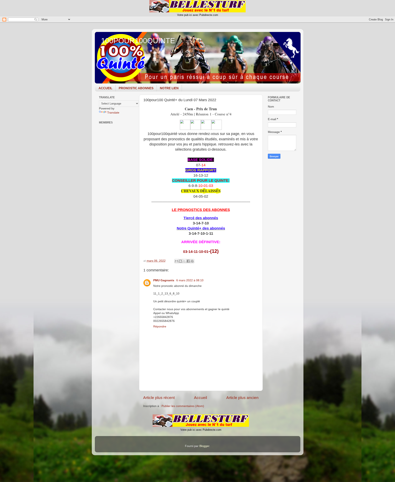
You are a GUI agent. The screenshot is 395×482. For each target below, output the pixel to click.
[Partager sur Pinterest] (192, 261)
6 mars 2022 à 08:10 (189, 280)
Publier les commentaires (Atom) (182, 406)
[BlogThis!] (180, 261)
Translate (113, 112)
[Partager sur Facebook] (188, 261)
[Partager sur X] (184, 261)
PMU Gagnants (164, 280)
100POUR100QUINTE (138, 40)
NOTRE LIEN (169, 88)
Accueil (200, 397)
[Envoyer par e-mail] (176, 261)
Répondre (159, 326)
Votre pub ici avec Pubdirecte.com (197, 14)
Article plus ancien (242, 397)
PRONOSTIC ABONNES (136, 88)
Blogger (204, 446)
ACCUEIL (105, 88)
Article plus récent (159, 397)
